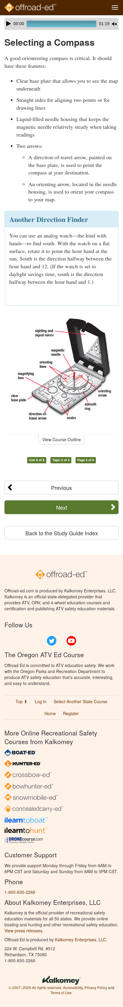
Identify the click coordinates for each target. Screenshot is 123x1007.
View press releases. (24, 931)
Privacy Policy (95, 987)
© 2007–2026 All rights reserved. (35, 987)
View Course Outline (61, 439)
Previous (61, 487)
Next (61, 507)
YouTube (71, 641)
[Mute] (114, 24)
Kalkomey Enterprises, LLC (80, 939)
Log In (41, 701)
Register (71, 713)
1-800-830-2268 (19, 892)
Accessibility (73, 987)
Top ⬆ (21, 701)
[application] (61, 24)
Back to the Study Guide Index (61, 533)
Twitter (51, 641)
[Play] (8, 23)
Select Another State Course (80, 701)
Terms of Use (61, 992)
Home (50, 713)
